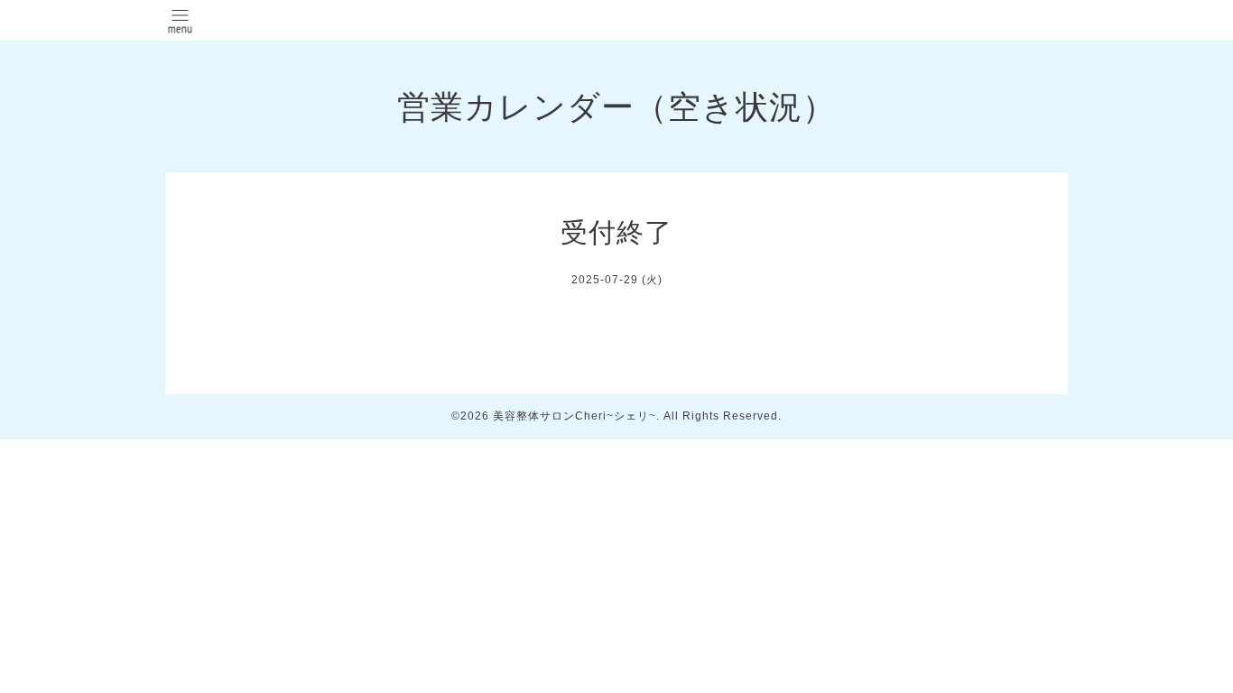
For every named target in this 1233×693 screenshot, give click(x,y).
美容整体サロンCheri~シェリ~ (574, 416)
